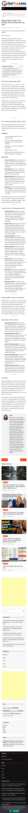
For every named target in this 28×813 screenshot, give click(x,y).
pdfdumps (12, 715)
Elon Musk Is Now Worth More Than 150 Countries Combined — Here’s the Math (12, 634)
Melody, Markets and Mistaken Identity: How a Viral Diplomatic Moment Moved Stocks (12, 540)
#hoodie (9, 708)
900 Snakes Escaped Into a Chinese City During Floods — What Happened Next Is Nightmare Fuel (14, 486)
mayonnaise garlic (16, 84)
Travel (4, 663)
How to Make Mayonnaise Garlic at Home (12, 70)
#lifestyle (15, 708)
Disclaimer (4, 756)
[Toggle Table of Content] (20, 67)
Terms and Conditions (7, 759)
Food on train (6, 713)
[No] (26, 809)
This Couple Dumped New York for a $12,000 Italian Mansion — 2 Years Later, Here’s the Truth (13, 622)
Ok (10, 811)
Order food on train (6, 715)
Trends (4, 666)
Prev (5, 459)
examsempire (14, 711)
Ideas (4, 657)
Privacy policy (16, 811)
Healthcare (18, 713)
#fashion (5, 708)
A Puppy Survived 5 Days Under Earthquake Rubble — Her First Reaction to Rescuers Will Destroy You (13, 639)
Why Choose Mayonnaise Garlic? (10, 68)
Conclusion (5, 76)
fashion (20, 711)
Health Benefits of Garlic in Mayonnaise (12, 73)
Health (12, 713)
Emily (4, 27)
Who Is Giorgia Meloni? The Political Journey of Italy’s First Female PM (14, 645)
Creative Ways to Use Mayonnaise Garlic (12, 71)
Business (19, 27)
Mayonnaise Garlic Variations (9, 74)
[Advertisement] (14, 592)
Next (23, 459)
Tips (4, 660)
